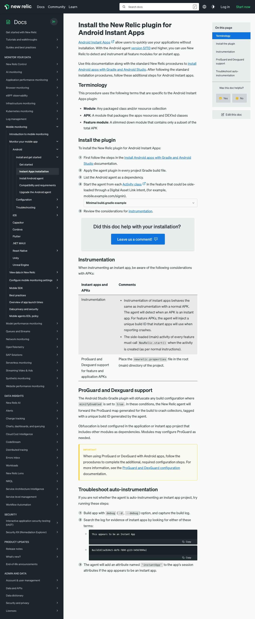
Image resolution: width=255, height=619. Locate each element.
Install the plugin (225, 43)
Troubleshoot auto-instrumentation (227, 73)
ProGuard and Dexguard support (230, 61)
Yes (223, 98)
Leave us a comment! (134, 239)
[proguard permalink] (155, 390)
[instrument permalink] (117, 259)
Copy (188, 541)
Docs (41, 6)
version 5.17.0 (140, 48)
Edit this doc (234, 114)
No (239, 98)
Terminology (223, 35)
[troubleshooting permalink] (160, 489)
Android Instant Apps (94, 42)
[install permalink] (118, 140)
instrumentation (140, 211)
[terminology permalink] (109, 85)
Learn (73, 6)
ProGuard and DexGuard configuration (151, 467)
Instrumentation (225, 51)
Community (56, 6)
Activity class (132, 184)
